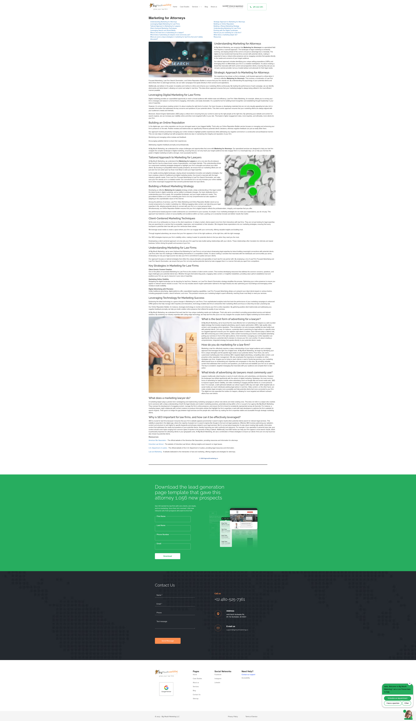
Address (230, 610)
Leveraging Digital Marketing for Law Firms (165, 24)
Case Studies (197, 678)
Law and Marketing (155, 452)
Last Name (161, 525)
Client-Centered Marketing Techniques (163, 28)
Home (195, 674)
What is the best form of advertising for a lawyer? (167, 32)
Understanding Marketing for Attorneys (163, 22)
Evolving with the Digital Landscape (226, 30)
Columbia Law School (156, 444)
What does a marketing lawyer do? (225, 35)
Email (159, 543)
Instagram (217, 678)
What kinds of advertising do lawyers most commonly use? (170, 35)
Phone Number (163, 534)
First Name (161, 516)
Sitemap (195, 698)
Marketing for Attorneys (167, 17)
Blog (194, 690)
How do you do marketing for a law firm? (227, 32)
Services (196, 686)
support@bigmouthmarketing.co (237, 630)
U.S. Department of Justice (158, 448)
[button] (256, 6)
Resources (217, 37)
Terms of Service (251, 716)
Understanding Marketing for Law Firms (227, 28)
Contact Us (196, 694)
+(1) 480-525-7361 (229, 599)
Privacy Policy (233, 716)
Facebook (217, 674)
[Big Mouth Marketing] (160, 6)
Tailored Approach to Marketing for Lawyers (165, 26)
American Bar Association (157, 440)
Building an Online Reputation (224, 24)
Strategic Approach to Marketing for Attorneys (229, 22)
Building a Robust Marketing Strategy (226, 26)
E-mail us (230, 626)
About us (196, 682)
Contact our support (248, 674)
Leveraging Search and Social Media (163, 30)
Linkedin (217, 682)
